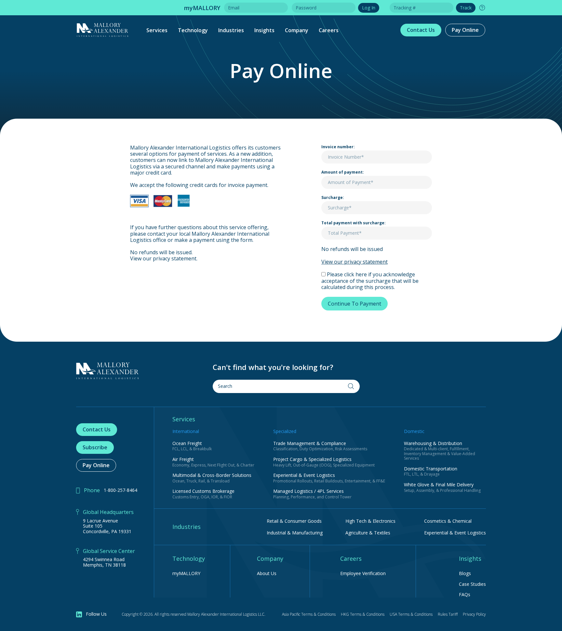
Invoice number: (338, 147)
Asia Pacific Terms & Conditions (309, 614)
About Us (266, 573)
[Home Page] (107, 370)
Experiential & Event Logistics (455, 533)
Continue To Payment (354, 303)
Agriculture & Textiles (367, 533)
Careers (329, 30)
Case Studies (472, 584)
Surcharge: (332, 197)
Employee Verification (363, 573)
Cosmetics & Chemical (448, 521)
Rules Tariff (448, 614)
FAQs (464, 595)
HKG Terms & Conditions (362, 614)
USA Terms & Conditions (411, 614)
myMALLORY (186, 573)
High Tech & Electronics (370, 521)
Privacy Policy (474, 614)
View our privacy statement (354, 261)
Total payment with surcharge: (353, 223)
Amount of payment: (342, 172)
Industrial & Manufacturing (295, 533)
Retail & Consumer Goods (294, 521)
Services (156, 30)
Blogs (465, 573)
